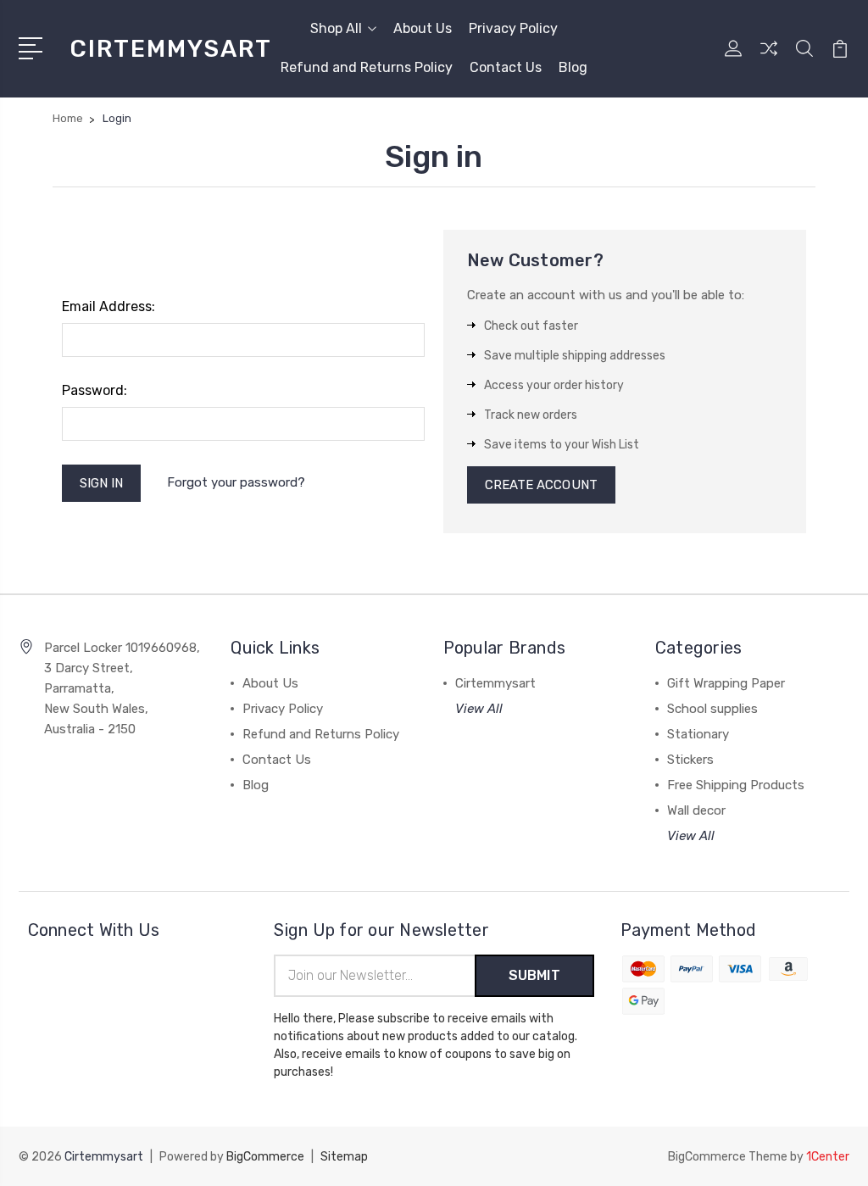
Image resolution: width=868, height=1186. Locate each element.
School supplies (712, 708)
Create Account (541, 485)
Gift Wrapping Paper (726, 683)
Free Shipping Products (735, 785)
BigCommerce (265, 1157)
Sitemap (344, 1157)
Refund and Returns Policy (367, 67)
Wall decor (696, 810)
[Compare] (769, 58)
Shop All (336, 28)
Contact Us (506, 67)
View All (479, 708)
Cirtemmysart (495, 683)
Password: (94, 390)
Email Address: (108, 306)
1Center (827, 1157)
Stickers (690, 759)
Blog (573, 67)
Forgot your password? (236, 482)
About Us (422, 28)
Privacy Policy (513, 28)
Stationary (698, 734)
